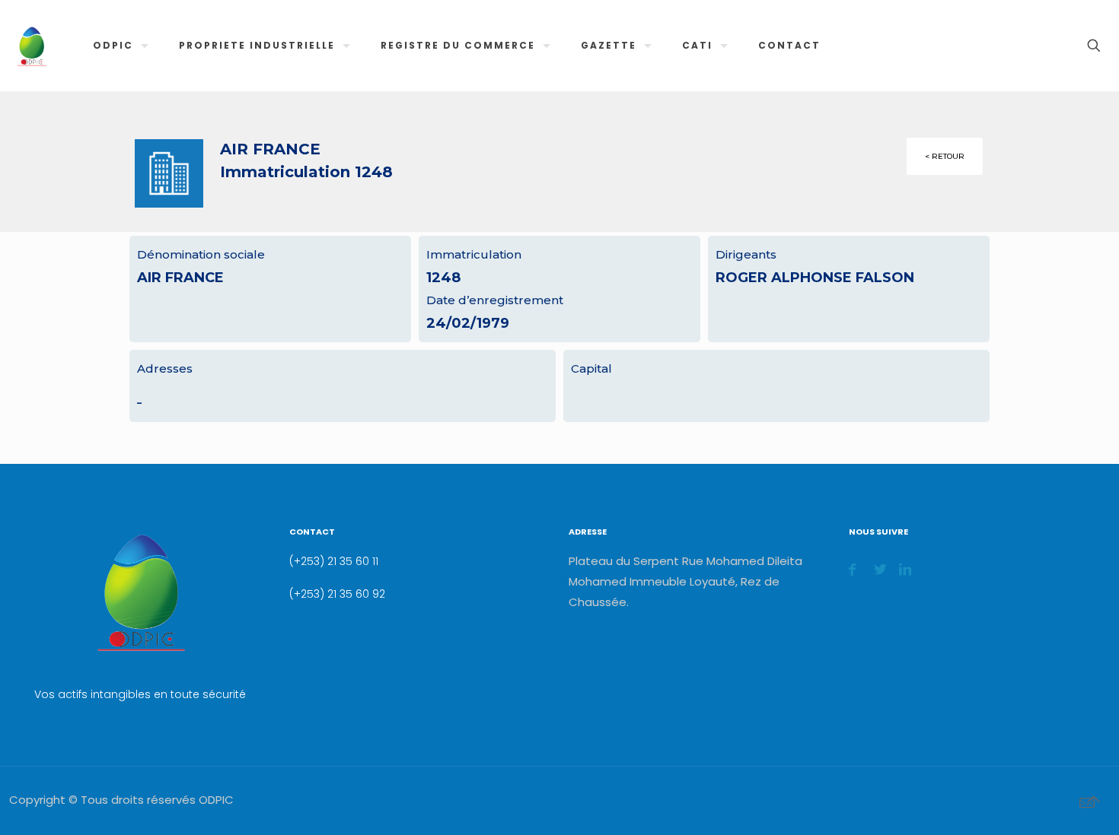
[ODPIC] (31, 45)
